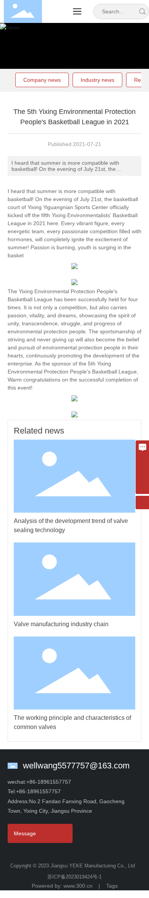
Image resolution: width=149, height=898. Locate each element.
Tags (112, 886)
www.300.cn (80, 886)
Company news (42, 80)
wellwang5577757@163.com (76, 765)
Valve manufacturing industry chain (61, 624)
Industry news (97, 80)
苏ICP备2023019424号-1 (74, 877)
